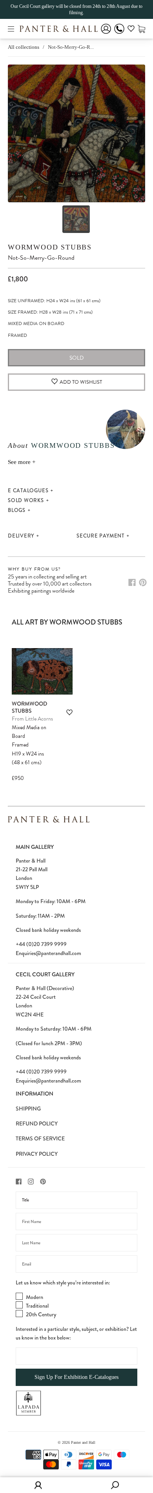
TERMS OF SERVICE (40, 1138)
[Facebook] (132, 582)
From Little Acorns (32, 719)
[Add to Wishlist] (69, 712)
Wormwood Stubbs (50, 247)
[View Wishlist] (131, 30)
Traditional (37, 1306)
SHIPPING (28, 1108)
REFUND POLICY (37, 1123)
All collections (23, 47)
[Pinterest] (142, 582)
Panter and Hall (83, 1442)
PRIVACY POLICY (37, 1154)
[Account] (106, 34)
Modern (34, 1297)
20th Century (41, 1314)
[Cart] (141, 28)
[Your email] (76, 1264)
